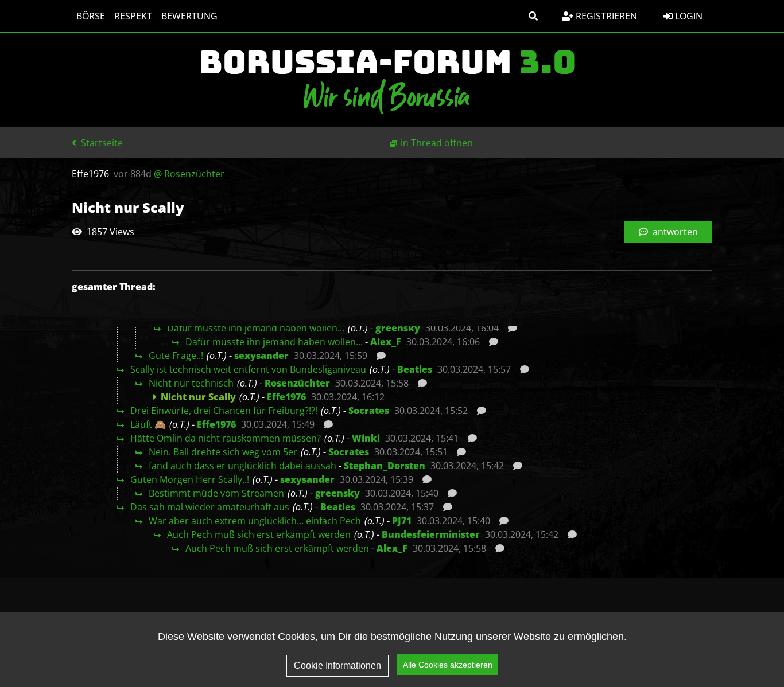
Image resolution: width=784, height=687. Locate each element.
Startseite (101, 142)
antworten (674, 231)
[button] (533, 16)
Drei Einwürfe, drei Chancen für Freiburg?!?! (224, 410)
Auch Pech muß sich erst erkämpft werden (259, 534)
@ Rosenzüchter (189, 173)
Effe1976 (286, 397)
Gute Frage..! (175, 355)
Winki (366, 438)
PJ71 (402, 520)
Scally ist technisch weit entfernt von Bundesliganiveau (248, 369)
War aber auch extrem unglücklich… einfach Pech (254, 520)
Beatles (414, 369)
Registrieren (605, 16)
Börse (90, 16)
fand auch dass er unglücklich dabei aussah (242, 465)
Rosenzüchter (297, 383)
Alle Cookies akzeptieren (447, 664)
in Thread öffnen (437, 142)
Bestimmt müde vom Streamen (216, 493)
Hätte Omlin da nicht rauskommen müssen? (225, 438)
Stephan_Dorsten (384, 465)
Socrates (368, 410)
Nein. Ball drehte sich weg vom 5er (223, 452)
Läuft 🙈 (148, 424)
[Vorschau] (509, 328)
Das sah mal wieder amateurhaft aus (210, 507)
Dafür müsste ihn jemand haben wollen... (256, 328)
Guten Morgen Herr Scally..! (189, 479)
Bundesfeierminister (431, 534)
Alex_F (385, 341)
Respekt (133, 16)
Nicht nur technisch (191, 383)
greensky (397, 328)
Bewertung (189, 16)
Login (688, 16)
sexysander (261, 355)
